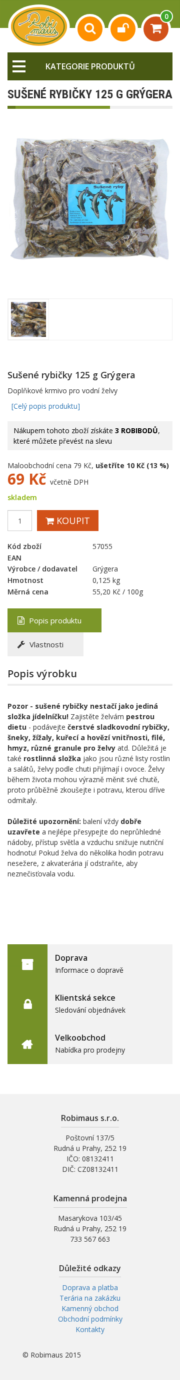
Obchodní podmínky (90, 1319)
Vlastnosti (46, 644)
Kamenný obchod (90, 1308)
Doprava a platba (90, 1287)
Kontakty (90, 1329)
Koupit (72, 521)
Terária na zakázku (90, 1298)
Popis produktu (54, 620)
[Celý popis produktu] (46, 406)
